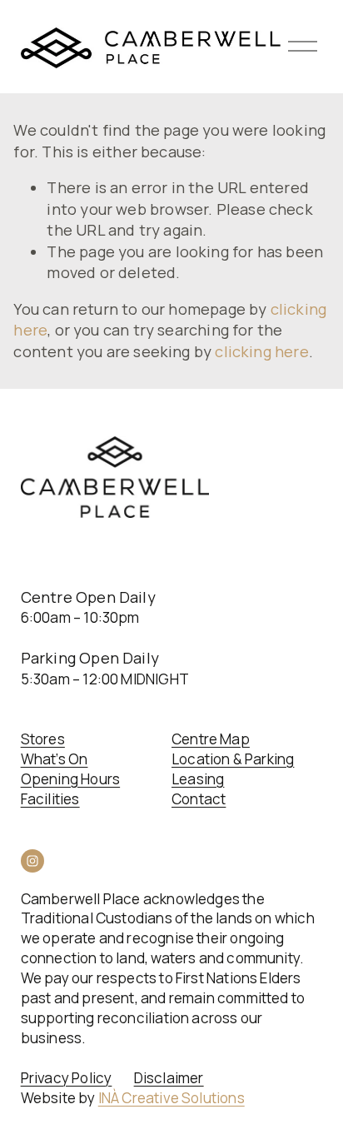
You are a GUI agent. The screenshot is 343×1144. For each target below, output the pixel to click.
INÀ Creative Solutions (171, 1097)
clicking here (261, 351)
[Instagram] (32, 861)
